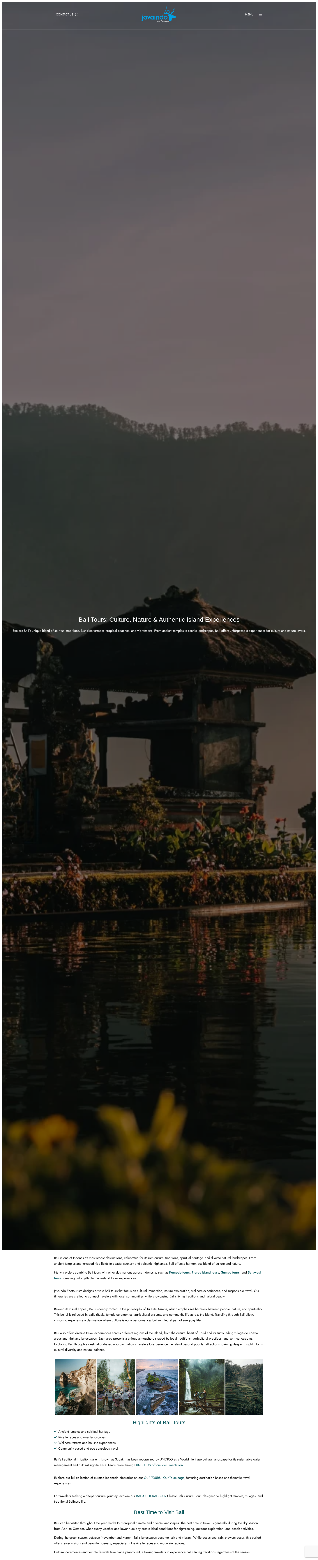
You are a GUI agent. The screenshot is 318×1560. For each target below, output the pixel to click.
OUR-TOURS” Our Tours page (164, 1477)
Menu (249, 14)
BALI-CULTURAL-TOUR (151, 1496)
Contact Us (64, 14)
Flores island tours (205, 1272)
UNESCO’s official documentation (159, 1465)
